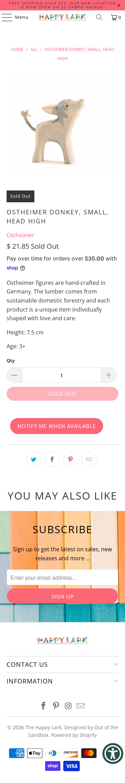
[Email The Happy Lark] (81, 706)
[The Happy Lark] (62, 17)
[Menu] (3, 17)
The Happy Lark (43, 727)
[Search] (99, 17)
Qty (11, 360)
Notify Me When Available (56, 426)
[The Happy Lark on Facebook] (44, 706)
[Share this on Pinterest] (70, 459)
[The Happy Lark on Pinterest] (56, 706)
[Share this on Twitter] (34, 459)
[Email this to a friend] (89, 459)
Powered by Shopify (74, 735)
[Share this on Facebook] (52, 459)
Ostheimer (20, 235)
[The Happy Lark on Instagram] (68, 706)
